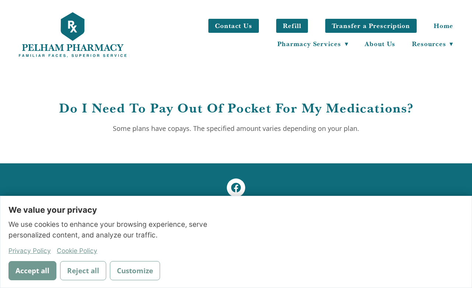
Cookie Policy (77, 250)
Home (443, 25)
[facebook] (236, 187)
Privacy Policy (29, 250)
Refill (292, 25)
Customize (135, 271)
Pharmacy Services (312, 43)
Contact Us (233, 25)
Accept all (32, 271)
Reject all (83, 271)
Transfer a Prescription (371, 25)
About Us (380, 43)
